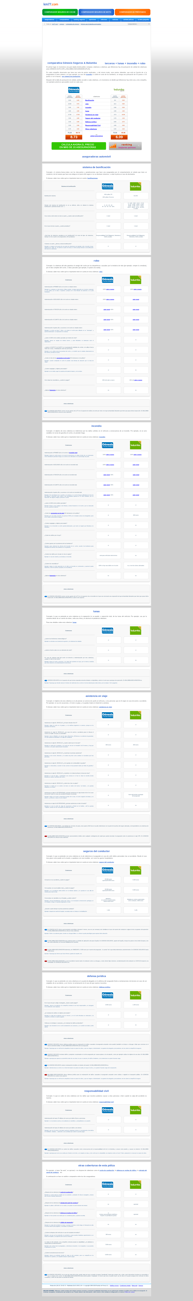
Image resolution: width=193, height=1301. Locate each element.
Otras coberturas (91, 129)
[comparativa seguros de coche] (79, 150)
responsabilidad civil (106, 1102)
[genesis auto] (107, 190)
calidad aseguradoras (96, 136)
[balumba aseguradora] (135, 190)
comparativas (64, 19)
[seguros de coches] (125, 150)
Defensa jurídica (90, 122)
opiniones (92, 19)
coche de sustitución (107, 1170)
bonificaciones (92, 178)
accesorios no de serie (63, 358)
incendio (89, 74)
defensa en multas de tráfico (126, 1170)
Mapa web (134, 1285)
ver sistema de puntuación (71, 76)
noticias (115, 19)
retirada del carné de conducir (69, 1203)
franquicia (53, 390)
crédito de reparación (66, 1222)
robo (87, 104)
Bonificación (89, 100)
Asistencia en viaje (91, 115)
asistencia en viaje (105, 707)
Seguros (140, 1285)
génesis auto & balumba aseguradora (91, 24)
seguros (62, 24)
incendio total (73, 452)
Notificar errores (114, 1285)
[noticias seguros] (51, 5)
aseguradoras (49, 19)
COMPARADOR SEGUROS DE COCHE (60, 12)
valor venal (136, 299)
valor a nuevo (110, 289)
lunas (87, 111)
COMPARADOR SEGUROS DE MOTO (96, 12)
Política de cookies (130, 1292)
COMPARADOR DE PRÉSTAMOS (132, 12)
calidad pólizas (128, 19)
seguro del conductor (106, 862)
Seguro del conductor (92, 118)
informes (104, 19)
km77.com (55, 24)
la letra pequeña (143, 19)
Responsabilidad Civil (93, 125)
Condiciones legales (125, 1285)
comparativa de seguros (72, 24)
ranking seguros (79, 19)
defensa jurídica (104, 987)
